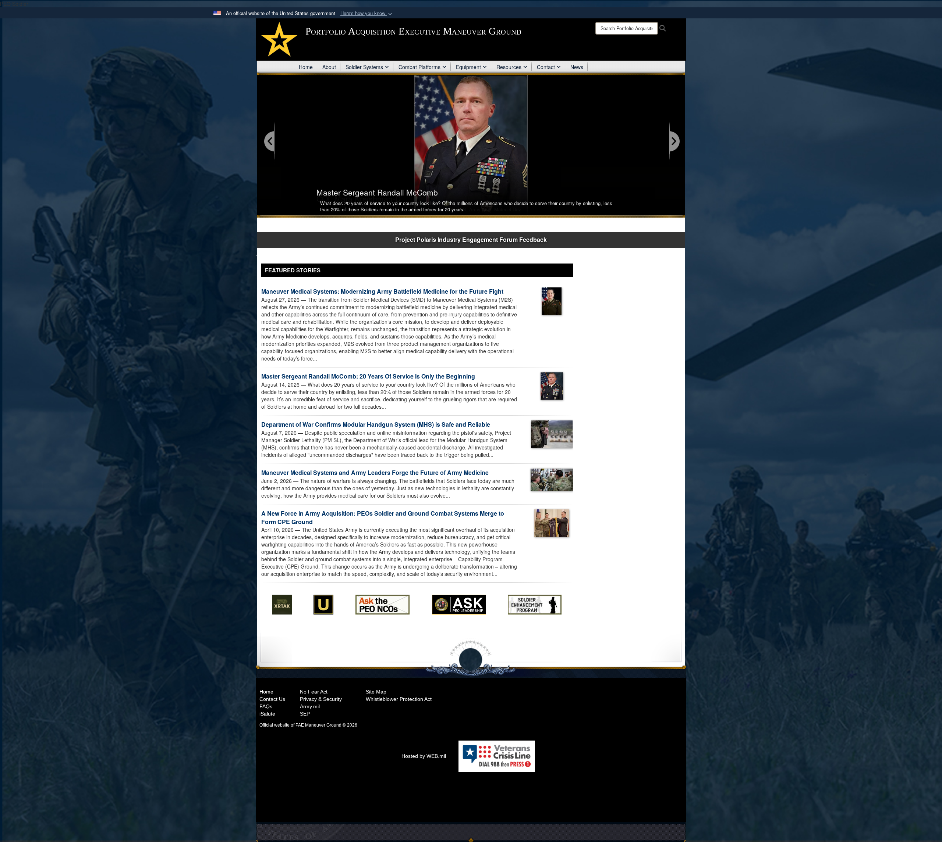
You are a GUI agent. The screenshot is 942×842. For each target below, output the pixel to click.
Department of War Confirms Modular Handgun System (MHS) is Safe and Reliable (375, 424)
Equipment (468, 67)
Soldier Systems (364, 67)
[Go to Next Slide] (674, 141)
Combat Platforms (419, 67)
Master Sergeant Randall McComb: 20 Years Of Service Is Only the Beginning (368, 376)
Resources (508, 67)
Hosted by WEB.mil (423, 756)
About (329, 67)
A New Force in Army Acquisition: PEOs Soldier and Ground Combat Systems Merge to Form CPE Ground (382, 517)
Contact (546, 67)
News (576, 67)
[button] (366, 13)
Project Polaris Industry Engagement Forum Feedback (471, 239)
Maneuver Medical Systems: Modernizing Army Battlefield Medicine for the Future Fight (382, 291)
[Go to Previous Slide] (269, 141)
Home (306, 67)
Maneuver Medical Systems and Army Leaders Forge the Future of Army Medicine (375, 472)
